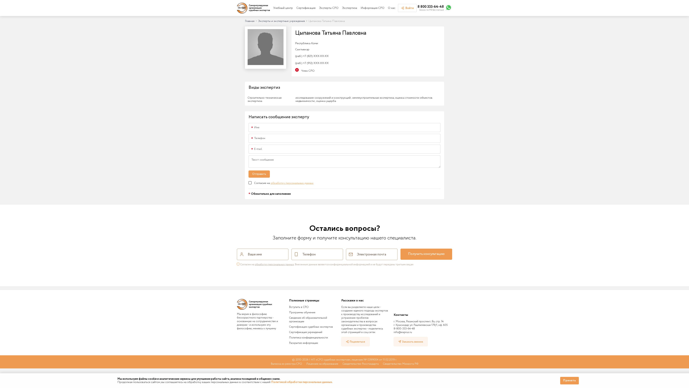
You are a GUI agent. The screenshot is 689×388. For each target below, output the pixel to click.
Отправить (259, 174)
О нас (391, 8)
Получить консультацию (426, 254)
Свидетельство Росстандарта (361, 364)
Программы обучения (302, 313)
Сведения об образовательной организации (308, 320)
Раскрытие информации (303, 343)
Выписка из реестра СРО (286, 364)
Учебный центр (283, 8)
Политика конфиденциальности (308, 338)
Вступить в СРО (299, 307)
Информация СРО (372, 8)
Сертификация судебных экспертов (311, 327)
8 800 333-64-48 (431, 6)
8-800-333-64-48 (404, 329)
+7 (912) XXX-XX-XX (312, 63)
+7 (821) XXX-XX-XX (312, 56)
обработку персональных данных (292, 183)
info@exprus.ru (403, 332)
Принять (569, 380)
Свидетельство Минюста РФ (400, 364)
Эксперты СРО (328, 8)
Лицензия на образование (322, 364)
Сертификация (305, 8)
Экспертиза (349, 8)
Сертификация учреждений (305, 332)
